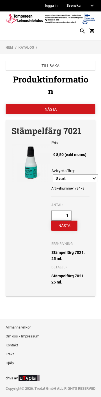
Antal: (57, 205)
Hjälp (10, 363)
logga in (51, 6)
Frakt (10, 354)
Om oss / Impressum (22, 336)
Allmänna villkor (18, 327)
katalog (26, 47)
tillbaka (50, 65)
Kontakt (12, 345)
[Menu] (9, 31)
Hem (9, 47)
